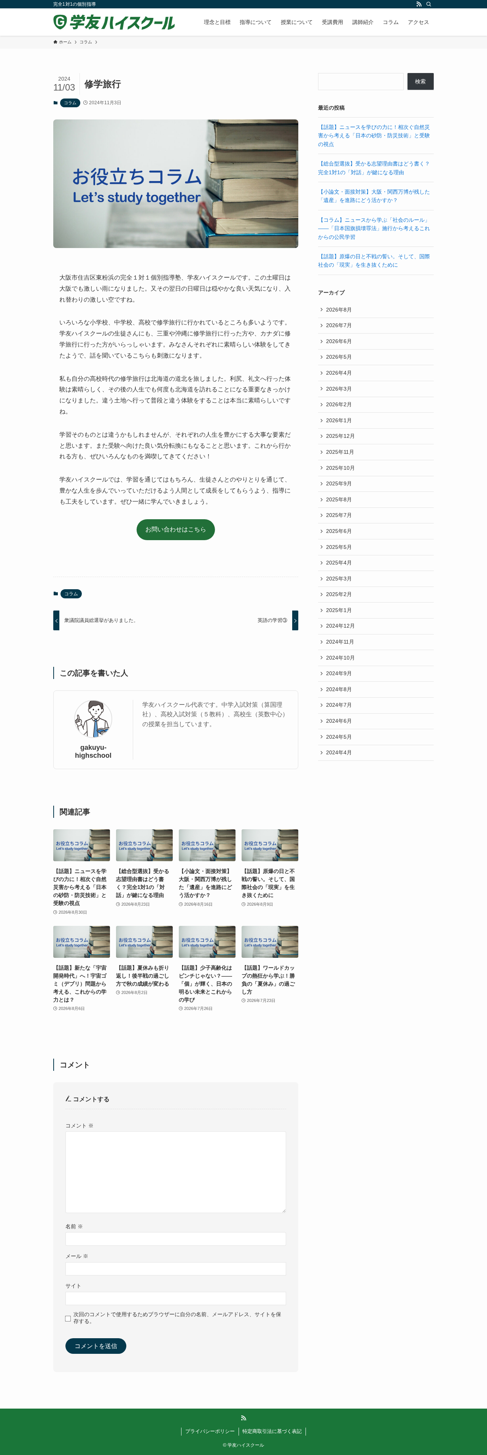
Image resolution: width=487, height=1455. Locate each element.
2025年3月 (339, 579)
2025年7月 (339, 515)
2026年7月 (339, 325)
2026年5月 (339, 357)
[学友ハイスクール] (114, 22)
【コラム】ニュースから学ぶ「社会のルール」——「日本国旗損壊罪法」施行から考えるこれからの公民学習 (374, 228)
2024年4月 (339, 752)
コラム (70, 102)
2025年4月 (339, 563)
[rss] (419, 4)
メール (76, 1256)
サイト (73, 1286)
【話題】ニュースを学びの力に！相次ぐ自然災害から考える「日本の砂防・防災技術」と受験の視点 (374, 135)
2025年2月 (339, 594)
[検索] (429, 4)
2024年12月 (340, 626)
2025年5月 (339, 547)
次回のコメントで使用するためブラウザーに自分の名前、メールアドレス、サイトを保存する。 (177, 1317)
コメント (79, 1126)
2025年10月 (340, 468)
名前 (74, 1226)
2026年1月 (339, 420)
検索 (420, 81)
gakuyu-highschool (93, 751)
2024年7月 (339, 705)
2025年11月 (340, 452)
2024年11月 (340, 642)
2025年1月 (339, 610)
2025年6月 (339, 531)
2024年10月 (340, 658)
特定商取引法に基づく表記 (272, 1431)
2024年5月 (339, 737)
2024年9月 (339, 673)
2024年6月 (339, 721)
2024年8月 (339, 689)
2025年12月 (340, 436)
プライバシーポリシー (210, 1431)
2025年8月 (339, 499)
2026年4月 (339, 373)
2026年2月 (339, 404)
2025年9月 (339, 483)
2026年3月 (339, 389)
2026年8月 (339, 310)
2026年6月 (339, 341)
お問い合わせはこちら (175, 529)
